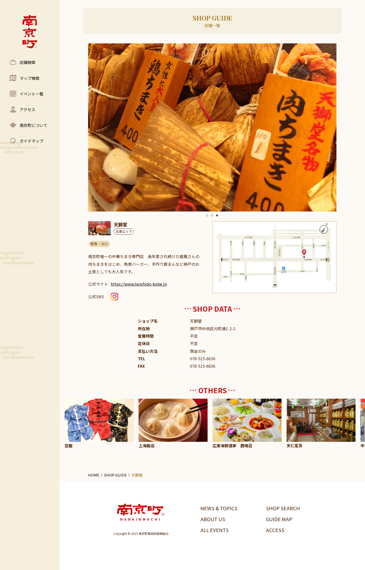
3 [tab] (217, 215)
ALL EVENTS (214, 530)
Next (340, 128)
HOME (93, 475)
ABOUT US (212, 519)
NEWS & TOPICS (218, 508)
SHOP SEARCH (283, 508)
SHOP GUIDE (115, 475)
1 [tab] (207, 215)
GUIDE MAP (279, 519)
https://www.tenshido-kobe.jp (139, 284)
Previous (84, 128)
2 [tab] (212, 215)
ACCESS (275, 530)
